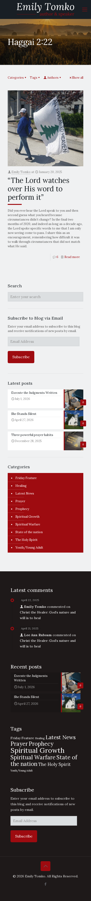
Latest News (24, 493)
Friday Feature (26, 478)
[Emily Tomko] (45, 9)
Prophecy (22, 509)
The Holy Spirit (26, 540)
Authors (53, 78)
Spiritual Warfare (27, 524)
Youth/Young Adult (29, 548)
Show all (77, 78)
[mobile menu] (85, 9)
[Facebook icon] (45, 884)
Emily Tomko (21, 172)
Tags (33, 78)
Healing (21, 486)
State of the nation (29, 532)
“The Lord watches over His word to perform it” (38, 189)
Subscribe (21, 356)
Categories (16, 78)
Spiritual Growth (27, 517)
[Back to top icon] (45, 866)
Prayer (20, 501)
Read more (72, 257)
